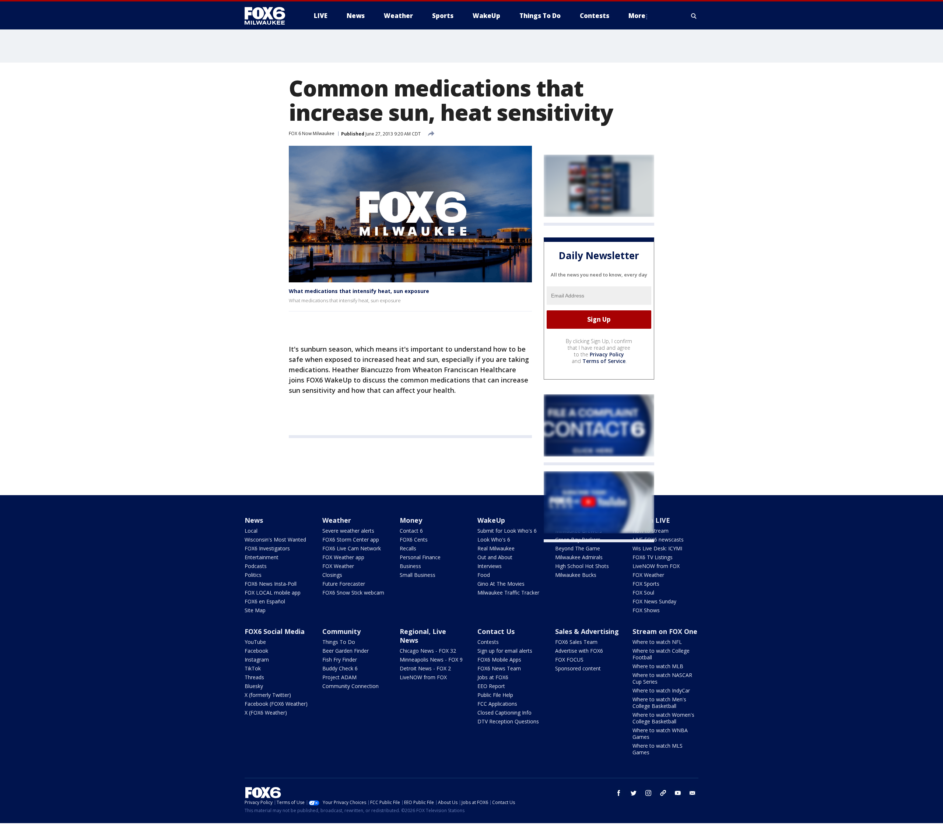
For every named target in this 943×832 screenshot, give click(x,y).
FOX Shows (646, 610)
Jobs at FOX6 (492, 677)
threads (663, 793)
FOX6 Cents (414, 539)
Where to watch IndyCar (661, 690)
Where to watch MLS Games (657, 749)
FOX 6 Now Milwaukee (311, 133)
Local (251, 530)
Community (341, 631)
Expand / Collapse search (694, 15)
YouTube (255, 641)
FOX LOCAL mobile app (273, 592)
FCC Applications (497, 703)
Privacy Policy (607, 354)
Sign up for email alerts (504, 650)
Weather (336, 520)
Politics (253, 574)
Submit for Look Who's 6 (507, 530)
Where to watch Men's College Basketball (659, 702)
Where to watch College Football (661, 654)
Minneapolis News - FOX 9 (431, 659)
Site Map (255, 610)
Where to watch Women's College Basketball (663, 718)
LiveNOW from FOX (656, 566)
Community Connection (350, 686)
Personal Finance (420, 557)
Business (410, 566)
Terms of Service (603, 360)
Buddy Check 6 (340, 668)
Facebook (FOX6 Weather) (276, 703)
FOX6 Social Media (275, 631)
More (636, 15)
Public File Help (495, 694)
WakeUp (491, 520)
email (692, 793)
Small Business (417, 574)
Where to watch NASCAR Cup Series (662, 678)
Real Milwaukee (496, 548)
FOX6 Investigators (267, 548)
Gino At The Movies (501, 583)
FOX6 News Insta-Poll (271, 583)
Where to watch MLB (657, 666)
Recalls (408, 548)
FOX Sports (645, 583)
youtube (678, 793)
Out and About (494, 557)
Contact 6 (411, 530)
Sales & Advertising (587, 631)
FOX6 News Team (499, 668)
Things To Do (338, 641)
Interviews (489, 566)
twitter (633, 793)
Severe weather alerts (348, 530)
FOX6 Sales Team (576, 641)
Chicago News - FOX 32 (428, 650)
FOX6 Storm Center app (350, 539)
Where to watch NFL (657, 641)
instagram (648, 793)
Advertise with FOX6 (579, 650)
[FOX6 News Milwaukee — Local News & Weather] (269, 16)
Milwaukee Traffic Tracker (508, 592)
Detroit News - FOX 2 (425, 668)
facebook (619, 793)
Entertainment (261, 557)
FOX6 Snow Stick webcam (353, 592)
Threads (254, 677)
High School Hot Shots (582, 566)
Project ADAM (339, 677)
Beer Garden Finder (345, 650)
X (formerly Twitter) (268, 694)
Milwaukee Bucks (575, 574)
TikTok (253, 668)
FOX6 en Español (265, 601)
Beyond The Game (577, 548)
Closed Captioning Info (504, 712)
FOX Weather (338, 566)
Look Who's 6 (493, 539)
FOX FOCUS (569, 659)
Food (483, 574)
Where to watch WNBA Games (660, 733)
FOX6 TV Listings (652, 557)
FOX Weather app (343, 557)
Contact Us (496, 631)
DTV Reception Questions (508, 721)
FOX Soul (643, 592)
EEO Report (491, 686)
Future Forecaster (343, 583)
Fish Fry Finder (339, 659)
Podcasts (256, 566)
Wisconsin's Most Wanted (275, 539)
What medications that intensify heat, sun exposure (359, 291)
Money (411, 520)
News (254, 520)
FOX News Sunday (654, 601)
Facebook (256, 650)
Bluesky (254, 686)
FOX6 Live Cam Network (351, 548)
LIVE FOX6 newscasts (658, 539)
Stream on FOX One (664, 631)
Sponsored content (578, 668)
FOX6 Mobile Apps (499, 659)
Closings (332, 574)
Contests (488, 641)
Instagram (257, 659)
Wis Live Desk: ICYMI (657, 548)
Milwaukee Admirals (579, 557)
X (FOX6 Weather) (266, 712)
